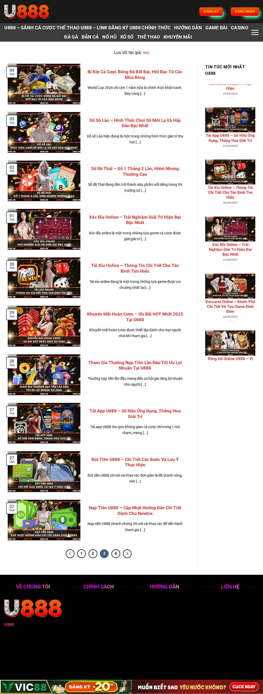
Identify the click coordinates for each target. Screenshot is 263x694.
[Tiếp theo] (127, 553)
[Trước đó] (70, 553)
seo (146, 52)
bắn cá (90, 37)
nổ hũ (109, 37)
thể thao (148, 37)
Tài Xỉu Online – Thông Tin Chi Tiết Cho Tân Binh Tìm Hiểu (135, 268)
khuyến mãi (178, 37)
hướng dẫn (188, 27)
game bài (216, 27)
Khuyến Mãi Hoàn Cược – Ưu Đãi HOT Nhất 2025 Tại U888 (135, 317)
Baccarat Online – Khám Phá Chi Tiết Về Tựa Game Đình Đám (230, 271)
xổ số (127, 37)
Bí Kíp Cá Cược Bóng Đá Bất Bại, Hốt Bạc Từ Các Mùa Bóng (135, 74)
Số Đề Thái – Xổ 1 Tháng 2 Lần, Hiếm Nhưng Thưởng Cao (135, 171)
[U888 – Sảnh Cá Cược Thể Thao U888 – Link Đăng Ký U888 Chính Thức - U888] (29, 11)
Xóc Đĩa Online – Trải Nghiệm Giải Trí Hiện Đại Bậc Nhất (135, 220)
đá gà (71, 37)
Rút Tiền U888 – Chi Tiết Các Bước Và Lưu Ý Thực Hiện (135, 462)
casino (239, 27)
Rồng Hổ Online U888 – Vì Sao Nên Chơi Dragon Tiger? (230, 325)
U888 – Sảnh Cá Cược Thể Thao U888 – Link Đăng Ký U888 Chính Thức (87, 27)
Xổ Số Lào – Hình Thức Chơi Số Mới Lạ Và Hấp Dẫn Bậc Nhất (135, 123)
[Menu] (255, 32)
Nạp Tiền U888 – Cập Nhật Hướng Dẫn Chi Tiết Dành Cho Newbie (135, 510)
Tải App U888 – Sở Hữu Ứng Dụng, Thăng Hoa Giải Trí (135, 414)
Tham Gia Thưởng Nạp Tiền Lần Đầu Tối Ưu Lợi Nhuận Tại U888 (135, 365)
